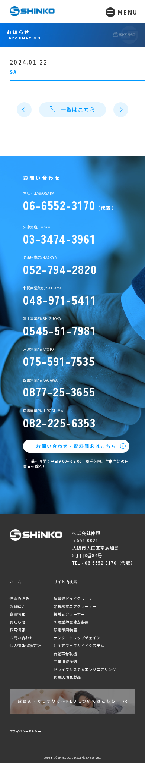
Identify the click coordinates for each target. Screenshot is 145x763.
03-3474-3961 (59, 238)
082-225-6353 (59, 422)
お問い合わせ (21, 637)
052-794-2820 (60, 269)
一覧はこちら (78, 109)
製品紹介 (17, 606)
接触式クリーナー (69, 614)
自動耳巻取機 (65, 653)
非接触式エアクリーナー (75, 606)
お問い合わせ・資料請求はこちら (76, 446)
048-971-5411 (59, 299)
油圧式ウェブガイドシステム (79, 645)
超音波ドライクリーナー (75, 598)
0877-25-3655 (59, 391)
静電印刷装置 (65, 629)
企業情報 (17, 614)
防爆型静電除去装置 (71, 622)
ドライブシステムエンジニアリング (85, 669)
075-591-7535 (59, 360)
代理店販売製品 (67, 677)
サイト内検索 (65, 581)
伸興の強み (19, 598)
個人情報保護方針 (25, 645)
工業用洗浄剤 (65, 661)
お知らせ (17, 622)
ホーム (16, 581)
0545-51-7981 (59, 330)
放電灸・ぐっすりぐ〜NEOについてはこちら (67, 701)
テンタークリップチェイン (77, 637)
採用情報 (17, 629)
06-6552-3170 (59, 205)
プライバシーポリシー (25, 731)
